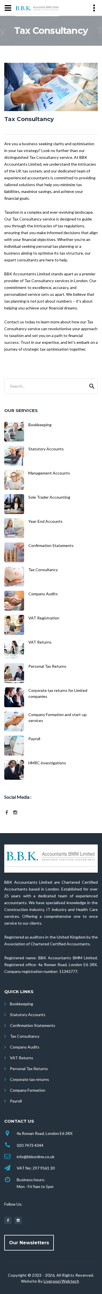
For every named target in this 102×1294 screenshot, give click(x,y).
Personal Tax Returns (29, 1068)
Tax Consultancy (24, 1036)
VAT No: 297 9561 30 (36, 1168)
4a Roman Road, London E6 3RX (45, 1133)
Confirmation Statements (32, 1025)
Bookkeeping (21, 1003)
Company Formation (27, 1090)
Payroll (16, 1101)
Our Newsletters (29, 1242)
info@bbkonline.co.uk (35, 1156)
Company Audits (24, 1047)
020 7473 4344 (30, 1145)
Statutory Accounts (27, 1014)
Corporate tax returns (29, 1079)
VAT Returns (21, 1057)
